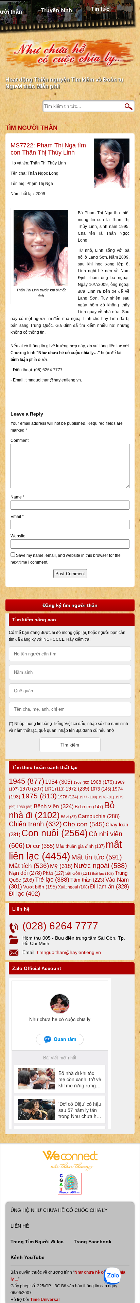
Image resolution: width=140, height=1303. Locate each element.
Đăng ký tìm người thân (70, 605)
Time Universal (44, 1299)
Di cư (40, 845)
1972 (77, 789)
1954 (58, 782)
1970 (31, 789)
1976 (68, 797)
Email (17, 516)
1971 (55, 789)
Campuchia (99, 816)
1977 (88, 797)
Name (17, 497)
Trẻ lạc (52, 879)
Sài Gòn (78, 873)
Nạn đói (25, 873)
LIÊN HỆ (20, 1226)
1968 (102, 782)
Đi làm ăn (109, 886)
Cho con (84, 824)
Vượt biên (40, 886)
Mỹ (61, 866)
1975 (39, 796)
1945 (26, 781)
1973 (100, 789)
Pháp (53, 873)
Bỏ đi (69, 817)
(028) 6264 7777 (60, 925)
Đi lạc (24, 893)
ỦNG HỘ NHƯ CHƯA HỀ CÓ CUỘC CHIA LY (59, 1210)
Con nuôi (54, 833)
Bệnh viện (54, 806)
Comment (20, 440)
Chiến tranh (35, 824)
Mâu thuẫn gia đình (80, 846)
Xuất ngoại (73, 887)
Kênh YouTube (28, 1257)
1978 (106, 797)
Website (18, 536)
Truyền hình (56, 10)
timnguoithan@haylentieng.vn (69, 952)
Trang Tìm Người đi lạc (37, 1241)
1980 (25, 807)
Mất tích (29, 865)
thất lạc (103, 873)
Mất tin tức (96, 857)
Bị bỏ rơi (89, 806)
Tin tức (100, 9)
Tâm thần (87, 880)
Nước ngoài (100, 865)
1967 (81, 782)
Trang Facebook (92, 1241)
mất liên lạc (65, 850)
